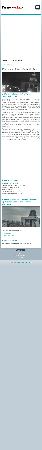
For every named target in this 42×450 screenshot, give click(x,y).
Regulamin (20, 253)
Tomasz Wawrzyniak (22, 262)
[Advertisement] (21, 37)
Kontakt (21, 257)
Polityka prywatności (20, 255)
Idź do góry (20, 250)
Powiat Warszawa (9, 235)
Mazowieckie (7, 233)
